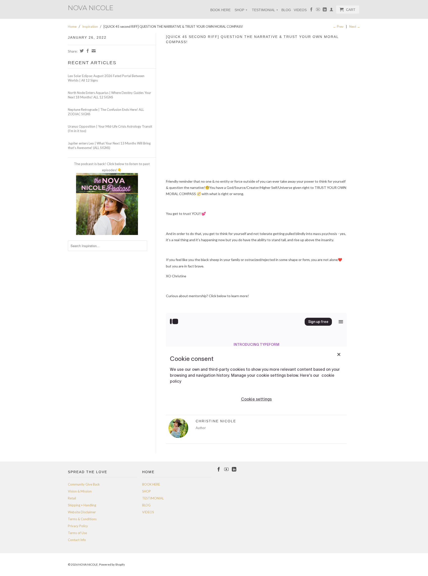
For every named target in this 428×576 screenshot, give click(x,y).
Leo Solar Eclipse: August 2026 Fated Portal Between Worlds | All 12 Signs (106, 78)
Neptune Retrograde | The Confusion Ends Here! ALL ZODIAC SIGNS (106, 112)
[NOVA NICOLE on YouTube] (318, 10)
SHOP (241, 10)
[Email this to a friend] (93, 51)
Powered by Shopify (112, 564)
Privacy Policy (78, 526)
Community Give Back (84, 484)
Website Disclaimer (82, 512)
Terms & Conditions (82, 519)
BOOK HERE (220, 10)
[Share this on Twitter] (81, 51)
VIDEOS (300, 10)
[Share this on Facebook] (87, 51)
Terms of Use (77, 533)
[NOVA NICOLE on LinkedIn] (325, 10)
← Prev (338, 27)
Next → (354, 27)
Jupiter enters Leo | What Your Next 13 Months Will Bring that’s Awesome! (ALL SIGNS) (109, 145)
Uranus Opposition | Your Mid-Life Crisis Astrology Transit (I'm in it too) (110, 128)
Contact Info (77, 540)
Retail (72, 498)
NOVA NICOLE (90, 7)
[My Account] (331, 10)
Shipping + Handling (82, 505)
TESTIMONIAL (265, 10)
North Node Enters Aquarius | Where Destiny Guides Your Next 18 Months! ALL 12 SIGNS (109, 95)
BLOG (286, 10)
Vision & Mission (80, 491)
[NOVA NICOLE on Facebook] (311, 10)
